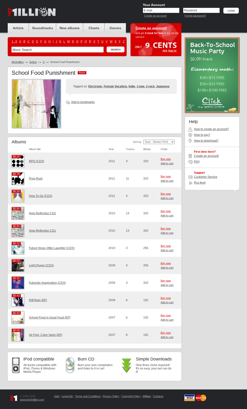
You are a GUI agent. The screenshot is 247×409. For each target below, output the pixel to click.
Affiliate (147, 396)
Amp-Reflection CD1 (42, 230)
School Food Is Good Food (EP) (49, 317)
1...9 (14, 41)
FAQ (196, 161)
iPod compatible (38, 359)
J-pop (140, 86)
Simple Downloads (154, 359)
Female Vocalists (115, 86)
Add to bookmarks (83, 102)
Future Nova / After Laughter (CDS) (52, 248)
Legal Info (67, 396)
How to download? (206, 140)
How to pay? (202, 135)
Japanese (163, 86)
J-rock (150, 86)
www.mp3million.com (32, 399)
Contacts (158, 396)
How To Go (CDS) (40, 196)
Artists (33, 62)
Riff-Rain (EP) (38, 300)
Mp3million (18, 62)
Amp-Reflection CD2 (42, 213)
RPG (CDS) (36, 161)
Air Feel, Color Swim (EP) (45, 335)
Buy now (166, 159)
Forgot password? (195, 15)
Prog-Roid (35, 178)
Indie (132, 86)
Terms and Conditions (88, 396)
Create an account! (155, 15)
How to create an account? (211, 129)
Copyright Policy (131, 396)
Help (56, 396)
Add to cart (167, 163)
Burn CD (86, 359)
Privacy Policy (111, 396)
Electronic (95, 86)
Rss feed (200, 182)
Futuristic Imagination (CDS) (47, 282)
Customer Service (205, 177)
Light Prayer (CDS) (41, 265)
